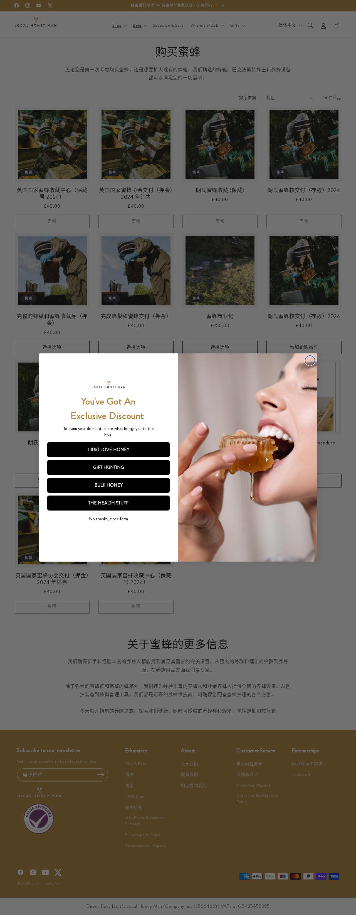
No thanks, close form (108, 519)
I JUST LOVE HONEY (108, 449)
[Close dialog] (310, 360)
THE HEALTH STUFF (108, 503)
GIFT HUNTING (108, 467)
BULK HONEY (109, 485)
